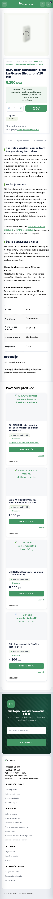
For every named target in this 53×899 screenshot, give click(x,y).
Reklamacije (10, 831)
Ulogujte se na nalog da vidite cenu (24, 443)
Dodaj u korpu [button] (26, 521)
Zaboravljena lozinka (13, 876)
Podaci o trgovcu (12, 802)
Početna (9, 62)
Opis (10, 140)
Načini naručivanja (12, 794)
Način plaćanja (11, 814)
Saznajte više (26, 449)
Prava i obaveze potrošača (16, 827)
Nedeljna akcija (11, 856)
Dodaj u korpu (36, 108)
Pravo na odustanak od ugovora (18, 835)
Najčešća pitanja (12, 798)
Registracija (10, 880)
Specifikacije (23, 140)
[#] (42, 19)
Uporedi (12, 115)
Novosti (8, 860)
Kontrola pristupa (20, 62)
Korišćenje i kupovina (14, 822)
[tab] (10, 141)
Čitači (30, 62)
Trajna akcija (10, 851)
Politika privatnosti (12, 818)
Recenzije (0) (40, 140)
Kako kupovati (11, 789)
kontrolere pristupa (25, 230)
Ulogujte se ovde (12, 872)
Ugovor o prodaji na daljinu (16, 840)
